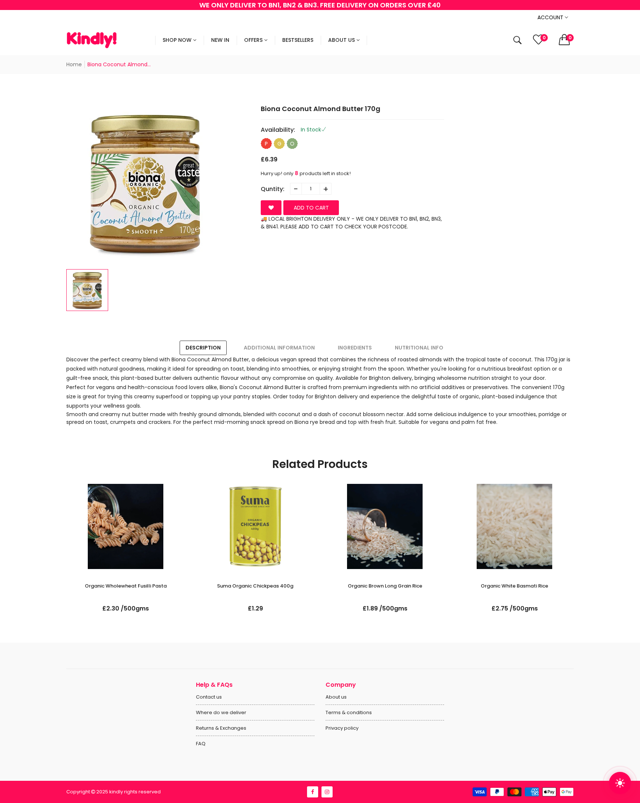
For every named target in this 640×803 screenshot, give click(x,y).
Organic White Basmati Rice (514, 585)
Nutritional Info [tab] (419, 347)
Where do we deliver (221, 712)
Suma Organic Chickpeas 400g (255, 585)
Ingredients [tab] (355, 347)
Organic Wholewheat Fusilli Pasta (126, 585)
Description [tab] (203, 347)
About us (336, 696)
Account (551, 17)
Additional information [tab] (279, 347)
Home (74, 64)
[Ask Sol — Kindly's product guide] (620, 783)
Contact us (209, 696)
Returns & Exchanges (221, 728)
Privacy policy (342, 728)
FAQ (201, 743)
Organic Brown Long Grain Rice (385, 585)
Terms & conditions (349, 712)
